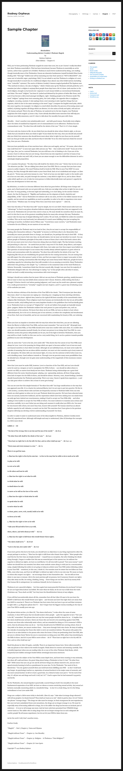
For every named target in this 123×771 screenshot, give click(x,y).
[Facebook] (90, 34)
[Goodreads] (93, 38)
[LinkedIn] (103, 34)
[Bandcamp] (90, 38)
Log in (92, 91)
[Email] (110, 38)
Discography (73, 14)
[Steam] (97, 38)
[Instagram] (97, 34)
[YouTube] (100, 34)
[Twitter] (93, 34)
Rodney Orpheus (18, 13)
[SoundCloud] (110, 34)
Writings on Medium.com (97, 78)
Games (95, 14)
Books (92, 69)
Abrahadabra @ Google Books (98, 76)
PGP (114, 14)
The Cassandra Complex (97, 74)
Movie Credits (94, 71)
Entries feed (93, 93)
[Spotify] (113, 34)
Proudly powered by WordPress (27, 763)
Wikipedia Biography (96, 73)
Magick (105, 14)
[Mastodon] (103, 38)
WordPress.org (94, 97)
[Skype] (113, 38)
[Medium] (100, 38)
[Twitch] (107, 34)
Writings (85, 14)
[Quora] (107, 38)
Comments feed (94, 95)
